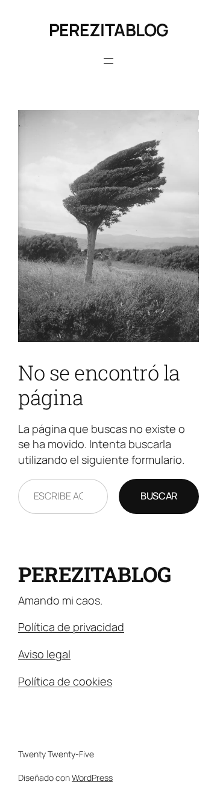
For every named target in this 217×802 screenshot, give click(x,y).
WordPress (92, 777)
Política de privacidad (71, 627)
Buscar (158, 495)
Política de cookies (65, 681)
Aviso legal (44, 654)
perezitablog (109, 29)
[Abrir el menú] (108, 61)
